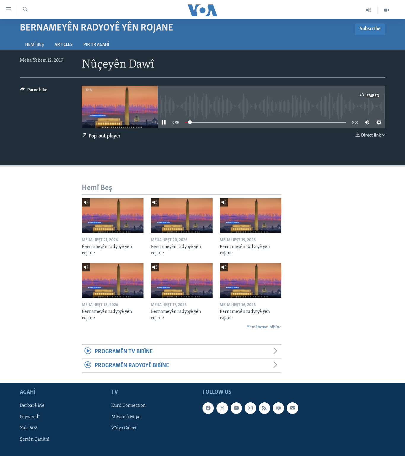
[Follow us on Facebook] (208, 408)
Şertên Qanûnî (35, 439)
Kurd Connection (128, 406)
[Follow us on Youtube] (236, 408)
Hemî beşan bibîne (263, 327)
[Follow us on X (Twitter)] (222, 408)
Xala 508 (29, 428)
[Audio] (369, 10)
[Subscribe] (292, 408)
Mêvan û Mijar (126, 417)
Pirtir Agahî (96, 44)
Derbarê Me (32, 406)
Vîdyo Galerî (123, 428)
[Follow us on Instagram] (250, 408)
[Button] (33, 91)
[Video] (387, 10)
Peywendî (30, 417)
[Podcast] (278, 408)
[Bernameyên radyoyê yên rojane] (112, 215)
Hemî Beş (34, 44)
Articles (64, 44)
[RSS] (264, 408)
